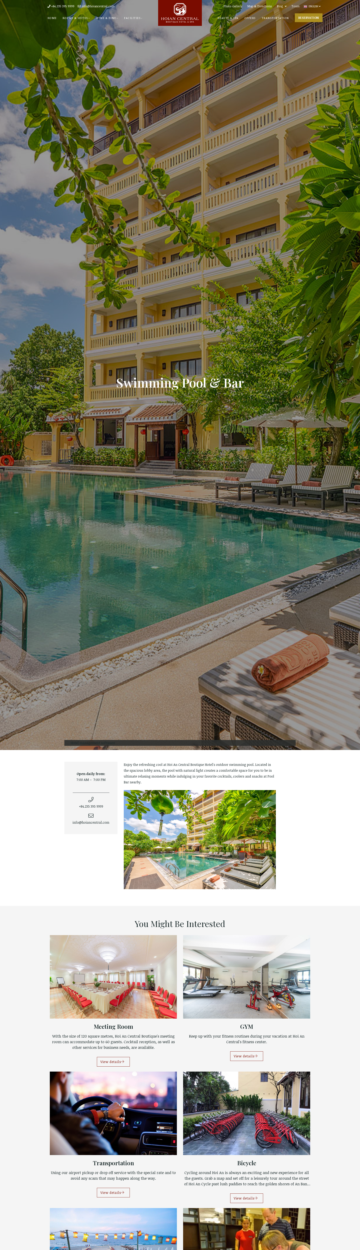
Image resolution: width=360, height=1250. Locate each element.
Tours (295, 6)
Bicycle (246, 1163)
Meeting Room (113, 1026)
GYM (246, 1026)
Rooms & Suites (75, 18)
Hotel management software (93, 743)
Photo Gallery (233, 6)
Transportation (275, 18)
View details (110, 1061)
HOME (52, 18)
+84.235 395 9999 (62, 6)
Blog (280, 6)
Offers (250, 18)
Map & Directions (259, 6)
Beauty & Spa (228, 18)
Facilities (132, 18)
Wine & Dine (106, 18)
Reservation (308, 18)
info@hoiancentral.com (97, 6)
